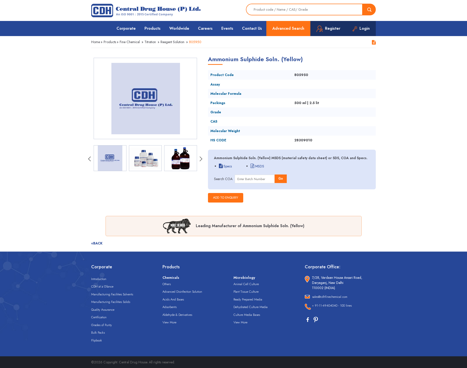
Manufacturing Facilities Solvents (112, 294)
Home (95, 41)
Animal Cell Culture (246, 284)
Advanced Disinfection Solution (182, 291)
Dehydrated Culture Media (251, 307)
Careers (205, 28)
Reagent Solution (172, 41)
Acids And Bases (173, 299)
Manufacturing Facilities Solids (110, 302)
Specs (227, 166)
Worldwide (179, 28)
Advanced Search (288, 28)
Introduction (98, 279)
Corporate (126, 28)
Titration (150, 41)
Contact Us (252, 28)
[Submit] (369, 9)
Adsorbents (169, 307)
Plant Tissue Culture (246, 291)
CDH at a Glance (102, 286)
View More (169, 322)
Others (166, 284)
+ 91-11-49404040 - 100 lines (332, 305)
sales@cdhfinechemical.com (329, 296)
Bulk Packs (98, 332)
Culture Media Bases (247, 314)
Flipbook (96, 340)
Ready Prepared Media (248, 299)
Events (227, 28)
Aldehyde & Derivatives (177, 314)
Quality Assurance (102, 309)
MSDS (259, 166)
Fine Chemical (130, 41)
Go (280, 178)
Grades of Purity (101, 325)
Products (152, 28)
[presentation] (90, 159)
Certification (99, 317)
